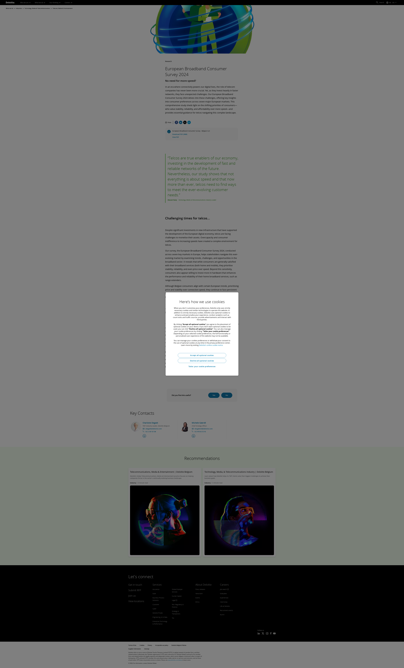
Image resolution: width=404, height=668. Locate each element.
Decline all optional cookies (202, 361)
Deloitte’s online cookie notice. (211, 345)
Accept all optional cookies (202, 355)
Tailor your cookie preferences (202, 366)
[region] (202, 334)
